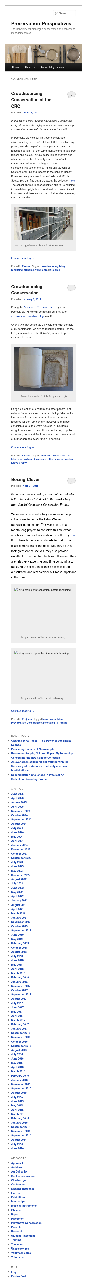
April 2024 (17, 841)
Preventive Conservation (26, 1223)
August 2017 (19, 998)
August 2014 (19, 1139)
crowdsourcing (49, 266)
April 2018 (17, 969)
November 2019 (20, 922)
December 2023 (20, 849)
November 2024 (20, 811)
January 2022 (19, 900)
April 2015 (17, 1110)
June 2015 (17, 1101)
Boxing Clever (25, 479)
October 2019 (19, 926)
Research (17, 1231)
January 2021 (19, 917)
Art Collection (19, 1171)
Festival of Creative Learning (41, 307)
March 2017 (18, 1020)
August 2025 (19, 802)
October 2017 (19, 990)
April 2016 (17, 1067)
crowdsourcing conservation (36, 459)
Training (16, 1240)
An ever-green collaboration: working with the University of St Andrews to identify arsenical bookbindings (39, 766)
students (29, 270)
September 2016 (21, 1046)
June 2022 (17, 888)
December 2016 (20, 1033)
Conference (18, 1184)
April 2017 (17, 1016)
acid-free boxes (50, 455)
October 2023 (19, 853)
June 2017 (17, 1007)
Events (26, 266)
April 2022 (17, 896)
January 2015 (19, 1122)
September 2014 (21, 1135)
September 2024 (21, 819)
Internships (18, 1201)
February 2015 (20, 1118)
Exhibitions (18, 1197)
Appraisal (17, 1163)
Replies (54, 270)
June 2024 (17, 832)
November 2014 (20, 1131)
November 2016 (20, 1037)
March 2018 (18, 973)
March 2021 (18, 913)
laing (62, 266)
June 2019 (17, 934)
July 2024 (17, 828)
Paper (14, 1214)
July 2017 (17, 1003)
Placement (17, 1218)
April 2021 (17, 909)
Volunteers (17, 1257)
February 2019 (20, 943)
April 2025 (17, 806)
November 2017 (20, 986)
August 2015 (19, 1092)
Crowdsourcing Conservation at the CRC (31, 99)
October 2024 (19, 815)
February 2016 (20, 1076)
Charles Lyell (19, 1180)
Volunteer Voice (21, 1253)
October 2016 (19, 1041)
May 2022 (17, 892)
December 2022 (20, 875)
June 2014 (17, 1148)
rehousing (17, 270)
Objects (16, 1210)
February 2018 (20, 977)
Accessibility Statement (53, 67)
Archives (16, 1167)
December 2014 (20, 1127)
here (72, 180)
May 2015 (17, 1105)
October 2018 (19, 947)
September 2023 (21, 858)
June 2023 (17, 866)
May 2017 (17, 1011)
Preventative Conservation (26, 722)
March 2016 (18, 1071)
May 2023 (17, 871)
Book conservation (23, 1176)
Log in (15, 1272)
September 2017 (21, 994)
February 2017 (20, 1024)
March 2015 (18, 1114)
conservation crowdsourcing (28, 316)
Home (15, 67)
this (72, 535)
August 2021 (19, 905)
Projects (27, 719)
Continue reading (22, 258)
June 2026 (17, 794)
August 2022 (19, 879)
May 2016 (17, 1063)
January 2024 (19, 845)
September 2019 (21, 930)
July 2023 (17, 862)
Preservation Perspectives (41, 23)
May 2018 (17, 964)
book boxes (49, 719)
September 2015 (21, 1088)
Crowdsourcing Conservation (26, 289)
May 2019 (17, 939)
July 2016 (17, 1054)
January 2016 (19, 1080)
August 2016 (19, 1050)
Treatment (17, 1244)
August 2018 (19, 952)
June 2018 (17, 960)
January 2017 (19, 1028)
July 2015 (17, 1097)
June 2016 (17, 1058)
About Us (30, 67)
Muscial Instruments (24, 1205)
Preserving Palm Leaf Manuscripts (32, 749)
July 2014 (17, 1144)
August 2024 (19, 823)
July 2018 (17, 956)
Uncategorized (20, 1248)
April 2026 (17, 798)
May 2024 (17, 836)
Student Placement (23, 1235)
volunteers (41, 270)
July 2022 (17, 883)
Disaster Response (22, 1188)
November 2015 (20, 1084)
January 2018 (19, 982)
